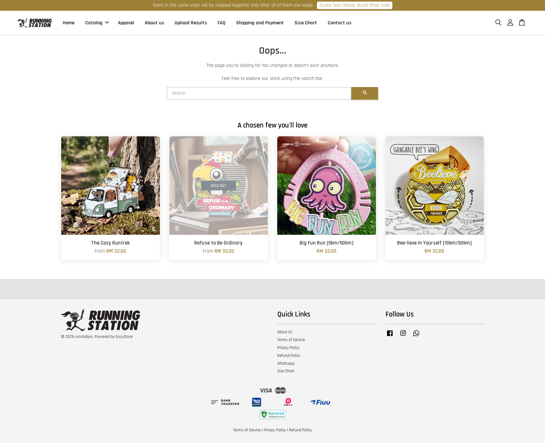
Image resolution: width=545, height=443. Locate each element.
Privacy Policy (288, 347)
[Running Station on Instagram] (403, 336)
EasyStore (124, 336)
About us (154, 23)
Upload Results (191, 23)
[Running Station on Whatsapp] (416, 336)
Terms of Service (291, 339)
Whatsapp (286, 363)
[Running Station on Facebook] (389, 336)
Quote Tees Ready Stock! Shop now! (354, 5)
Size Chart (306, 23)
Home (68, 23)
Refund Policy (288, 355)
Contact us (339, 23)
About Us (284, 331)
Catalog (94, 23)
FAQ (222, 23)
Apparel (126, 23)
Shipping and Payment (260, 23)
